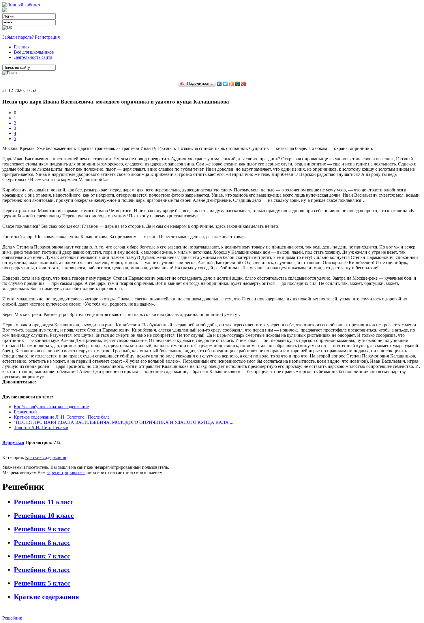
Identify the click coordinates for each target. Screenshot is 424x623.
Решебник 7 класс (42, 556)
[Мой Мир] (237, 84)
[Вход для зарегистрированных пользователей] (21, 4)
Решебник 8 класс (42, 542)
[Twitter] (225, 84)
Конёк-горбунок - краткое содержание (51, 406)
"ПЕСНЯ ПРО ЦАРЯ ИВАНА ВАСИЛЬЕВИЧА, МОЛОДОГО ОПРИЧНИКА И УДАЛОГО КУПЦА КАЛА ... (123, 422)
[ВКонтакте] (219, 84)
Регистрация (47, 37)
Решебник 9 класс (42, 529)
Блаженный (25, 411)
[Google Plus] (244, 84)
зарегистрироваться (66, 472)
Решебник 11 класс (44, 502)
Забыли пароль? (18, 37)
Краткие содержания (45, 457)
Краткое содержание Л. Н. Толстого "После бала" (63, 417)
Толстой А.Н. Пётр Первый (41, 427)
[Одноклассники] (231, 84)
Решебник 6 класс (42, 569)
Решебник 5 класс (42, 583)
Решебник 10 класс (44, 515)
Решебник (12, 618)
